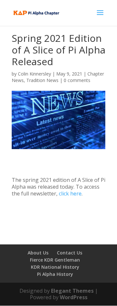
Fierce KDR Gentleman (55, 260)
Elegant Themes (72, 290)
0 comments (77, 80)
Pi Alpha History (55, 274)
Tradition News (42, 80)
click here (70, 193)
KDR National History (55, 267)
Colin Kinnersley (34, 74)
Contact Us (69, 253)
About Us (38, 253)
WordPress (73, 297)
